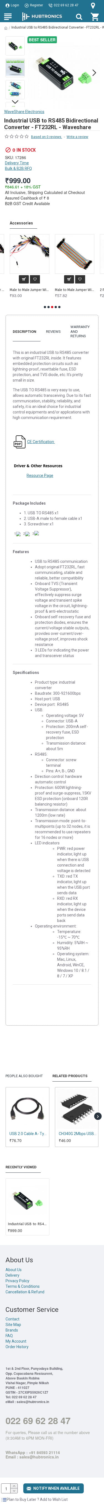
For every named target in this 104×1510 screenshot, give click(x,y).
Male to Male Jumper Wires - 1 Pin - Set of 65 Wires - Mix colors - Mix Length (29, 290)
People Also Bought (24, 1076)
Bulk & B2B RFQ (18, 168)
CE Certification (41, 442)
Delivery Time (17, 163)
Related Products (69, 1076)
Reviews (53, 331)
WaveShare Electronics (24, 111)
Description (24, 331)
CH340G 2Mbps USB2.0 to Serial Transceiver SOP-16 (78, 1133)
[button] (33, 72)
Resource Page (40, 476)
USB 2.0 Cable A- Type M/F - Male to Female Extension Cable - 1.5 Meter (28, 1133)
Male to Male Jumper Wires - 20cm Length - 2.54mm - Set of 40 (75, 290)
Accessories (21, 223)
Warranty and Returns (80, 331)
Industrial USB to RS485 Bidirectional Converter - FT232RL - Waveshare (27, 1224)
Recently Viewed (21, 1167)
